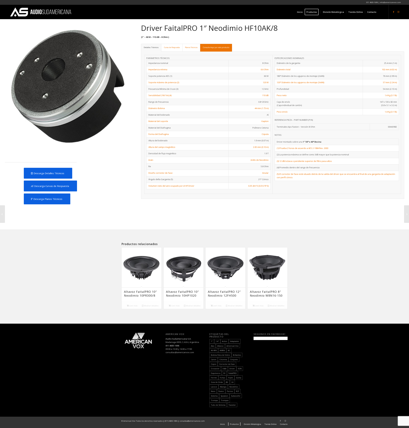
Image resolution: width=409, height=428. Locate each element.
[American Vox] (40, 12)
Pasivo (221, 391)
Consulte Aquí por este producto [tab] (216, 47)
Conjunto (234, 359)
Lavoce (214, 387)
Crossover (215, 368)
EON (240, 368)
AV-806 (214, 350)
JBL (227, 382)
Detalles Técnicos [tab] (151, 47)
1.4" (217, 341)
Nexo (213, 391)
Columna (223, 359)
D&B (224, 368)
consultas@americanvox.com (180, 352)
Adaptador (234, 341)
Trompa (214, 400)
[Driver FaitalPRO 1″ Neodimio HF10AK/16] (406, 214)
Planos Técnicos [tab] (191, 47)
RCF (237, 391)
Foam (230, 377)
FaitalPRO (232, 373)
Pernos (230, 391)
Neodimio (233, 387)
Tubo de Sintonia (218, 405)
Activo (224, 341)
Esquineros (215, 373)
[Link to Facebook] (393, 11)
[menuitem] (300, 12)
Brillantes (237, 355)
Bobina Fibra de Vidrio (220, 355)
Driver (232, 368)
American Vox (233, 346)
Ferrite (214, 377)
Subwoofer (235, 396)
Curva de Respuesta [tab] (172, 47)
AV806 (222, 350)
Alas (212, 346)
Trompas (224, 400)
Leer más (133, 305)
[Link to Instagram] (398, 11)
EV (224, 373)
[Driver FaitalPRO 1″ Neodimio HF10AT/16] (2, 214)
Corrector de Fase (227, 364)
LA (232, 382)
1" (212, 341)
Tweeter (232, 405)
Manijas (223, 387)
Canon (213, 359)
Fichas (222, 377)
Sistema (214, 396)
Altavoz (220, 346)
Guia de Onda (217, 382)
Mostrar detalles (150, 305)
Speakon (224, 396)
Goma (238, 377)
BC (229, 350)
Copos (213, 364)
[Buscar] (381, 12)
